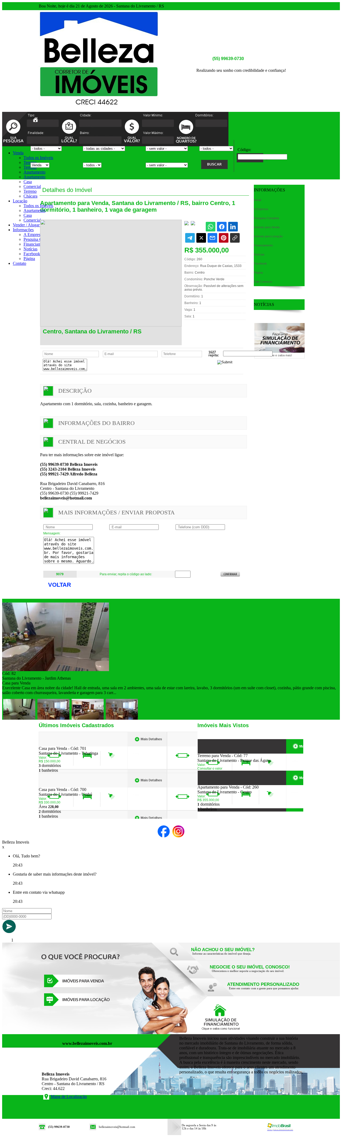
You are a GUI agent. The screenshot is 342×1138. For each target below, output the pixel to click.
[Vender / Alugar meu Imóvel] (248, 972)
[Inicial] (99, 110)
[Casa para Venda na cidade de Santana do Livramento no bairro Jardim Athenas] (55, 669)
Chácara (30, 196)
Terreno (30, 162)
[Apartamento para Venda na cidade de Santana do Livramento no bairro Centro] (217, 783)
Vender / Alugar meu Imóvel (37, 225)
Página (29, 258)
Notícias (30, 249)
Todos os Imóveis (38, 157)
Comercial (32, 186)
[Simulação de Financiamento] (279, 357)
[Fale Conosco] (230, 955)
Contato (19, 263)
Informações (23, 229)
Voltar (59, 584)
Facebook (32, 253)
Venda (18, 153)
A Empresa (33, 234)
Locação (20, 201)
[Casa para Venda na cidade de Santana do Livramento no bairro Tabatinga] (58, 744)
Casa (28, 181)
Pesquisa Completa (40, 239)
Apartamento (34, 172)
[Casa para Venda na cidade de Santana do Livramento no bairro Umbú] (58, 785)
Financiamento (36, 244)
